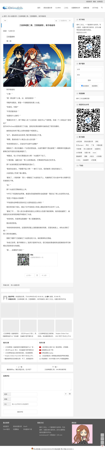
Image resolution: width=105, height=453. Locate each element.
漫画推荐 (79, 156)
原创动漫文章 (48, 8)
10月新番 (79, 152)
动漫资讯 (97, 149)
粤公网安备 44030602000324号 (43, 449)
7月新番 (78, 149)
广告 (92, 145)
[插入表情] (65, 393)
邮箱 (5, 399)
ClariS (58, 8)
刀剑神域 (8, 290)
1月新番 (99, 156)
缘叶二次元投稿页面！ (83, 98)
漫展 (85, 156)
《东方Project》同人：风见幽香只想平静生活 (19, 350)
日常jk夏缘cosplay (47, 353)
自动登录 (86, 86)
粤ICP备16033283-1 (67, 449)
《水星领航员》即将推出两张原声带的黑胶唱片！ (57, 356)
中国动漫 (99, 145)
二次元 (66, 8)
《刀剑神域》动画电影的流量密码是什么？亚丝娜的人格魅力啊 (10, 336)
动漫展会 (16, 429)
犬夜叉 (92, 156)
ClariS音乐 (6, 429)
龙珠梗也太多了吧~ (48, 350)
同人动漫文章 (12, 16)
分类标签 (100, 1)
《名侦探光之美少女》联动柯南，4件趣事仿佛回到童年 (59, 347)
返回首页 (89, 1)
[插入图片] (69, 393)
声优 (87, 145)
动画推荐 (86, 160)
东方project (79, 145)
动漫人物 (87, 152)
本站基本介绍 (27, 429)
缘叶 (48, 296)
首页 (38, 8)
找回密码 (94, 86)
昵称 (5, 394)
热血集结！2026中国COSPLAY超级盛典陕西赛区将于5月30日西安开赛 (64, 358)
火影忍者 (79, 141)
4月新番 (93, 160)
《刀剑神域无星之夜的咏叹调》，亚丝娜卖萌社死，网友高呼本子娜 (46, 336)
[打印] (56, 20)
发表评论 (64, 20)
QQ (5, 404)
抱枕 (94, 1)
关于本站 (95, 8)
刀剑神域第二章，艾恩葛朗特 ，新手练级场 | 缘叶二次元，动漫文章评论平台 (41, 299)
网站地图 (57, 449)
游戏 (96, 141)
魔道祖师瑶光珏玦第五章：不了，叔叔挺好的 (19, 358)
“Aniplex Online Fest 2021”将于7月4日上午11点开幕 (63, 336)
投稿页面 (86, 8)
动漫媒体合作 (75, 8)
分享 (45, 275)
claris (94, 152)
